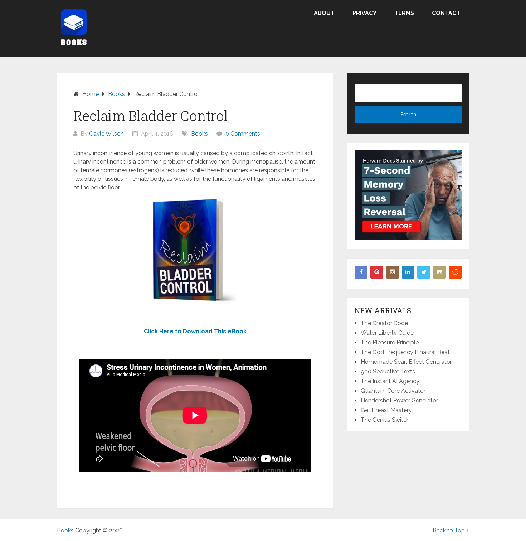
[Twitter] (423, 272)
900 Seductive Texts (388, 371)
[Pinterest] (376, 272)
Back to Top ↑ (451, 530)
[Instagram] (392, 272)
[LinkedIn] (408, 272)
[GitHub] (439, 272)
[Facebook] (361, 272)
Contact (446, 13)
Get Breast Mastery (386, 410)
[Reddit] (455, 272)
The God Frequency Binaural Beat (405, 352)
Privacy (364, 13)
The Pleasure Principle (390, 342)
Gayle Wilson (106, 133)
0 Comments (242, 133)
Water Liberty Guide (387, 332)
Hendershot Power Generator (399, 400)
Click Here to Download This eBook (195, 331)
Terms (404, 13)
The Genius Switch (385, 419)
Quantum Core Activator (393, 390)
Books (199, 133)
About (324, 13)
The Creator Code (384, 323)
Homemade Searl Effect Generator (406, 361)
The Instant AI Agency (390, 381)
